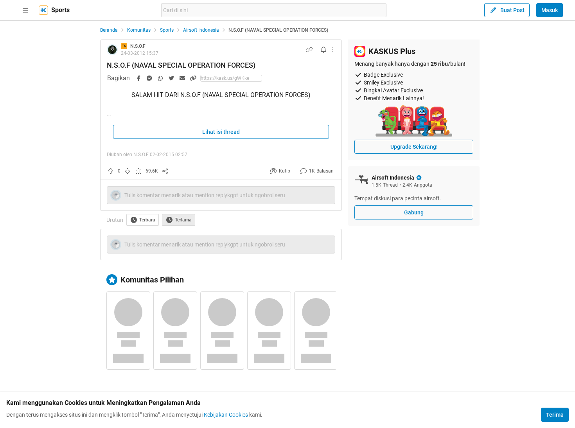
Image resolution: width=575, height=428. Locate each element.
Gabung (414, 212)
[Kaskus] (43, 10)
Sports (167, 30)
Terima (555, 415)
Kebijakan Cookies (226, 415)
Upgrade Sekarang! (414, 147)
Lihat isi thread (221, 132)
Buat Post (512, 10)
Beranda (109, 30)
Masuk (549, 10)
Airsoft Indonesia (201, 30)
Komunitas (139, 30)
